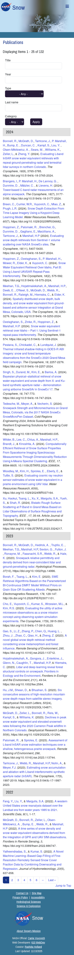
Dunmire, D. (11, 185)
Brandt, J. (9, 444)
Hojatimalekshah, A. (34, 286)
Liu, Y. (18, 801)
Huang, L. (54, 631)
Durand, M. (23, 372)
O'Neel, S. (22, 290)
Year (8, 74)
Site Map (36, 893)
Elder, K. (22, 263)
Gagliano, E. (28, 231)
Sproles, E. (38, 471)
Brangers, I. (10, 181)
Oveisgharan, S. (31, 259)
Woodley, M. (10, 471)
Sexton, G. (47, 549)
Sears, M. (37, 149)
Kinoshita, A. (27, 444)
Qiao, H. (33, 635)
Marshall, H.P (31, 236)
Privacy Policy (20, 897)
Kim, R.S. (9, 608)
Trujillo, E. (58, 545)
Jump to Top (63, 885)
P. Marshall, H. (28, 181)
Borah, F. (9, 576)
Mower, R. (9, 263)
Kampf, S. (44, 145)
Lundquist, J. (48, 345)
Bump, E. (13, 145)
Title (8, 60)
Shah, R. (15, 503)
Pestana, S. (10, 345)
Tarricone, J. (42, 141)
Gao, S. (7, 631)
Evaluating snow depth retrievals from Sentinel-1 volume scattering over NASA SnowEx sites (33, 240)
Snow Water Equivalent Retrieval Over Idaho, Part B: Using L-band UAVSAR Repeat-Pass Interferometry (34, 269)
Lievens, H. (46, 185)
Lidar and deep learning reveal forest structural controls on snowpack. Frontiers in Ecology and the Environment (33, 671)
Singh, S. (9, 372)
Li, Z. (17, 631)
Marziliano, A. (46, 231)
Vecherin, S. (45, 404)
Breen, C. (9, 204)
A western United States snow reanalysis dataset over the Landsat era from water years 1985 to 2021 (35, 805)
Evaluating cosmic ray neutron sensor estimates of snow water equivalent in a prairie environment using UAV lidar (33, 479)
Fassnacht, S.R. (33, 554)
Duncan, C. (28, 145)
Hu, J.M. (8, 690)
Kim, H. (24, 471)
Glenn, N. (9, 663)
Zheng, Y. (24, 154)
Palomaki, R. (29, 227)
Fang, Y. (8, 801)
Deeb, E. (9, 290)
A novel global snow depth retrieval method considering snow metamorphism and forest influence (35, 641)
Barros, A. (51, 372)
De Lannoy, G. (48, 181)
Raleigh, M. (25, 294)
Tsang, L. (24, 498)
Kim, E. (36, 372)
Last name (11, 102)
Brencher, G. (47, 227)
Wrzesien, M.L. (54, 604)
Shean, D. (21, 690)
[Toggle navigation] (67, 7)
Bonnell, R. (10, 141)
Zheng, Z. (48, 635)
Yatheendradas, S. (14, 851)
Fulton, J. (60, 549)
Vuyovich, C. (42, 204)
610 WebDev (38, 942)
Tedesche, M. (11, 404)
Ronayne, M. (12, 554)
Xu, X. (35, 498)
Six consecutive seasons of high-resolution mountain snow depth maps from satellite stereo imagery (34, 694)
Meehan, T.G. (11, 286)
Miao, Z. (56, 204)
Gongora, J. (37, 658)
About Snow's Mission (29, 931)
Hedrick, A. (42, 545)
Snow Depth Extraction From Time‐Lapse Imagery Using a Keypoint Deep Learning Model (33, 212)
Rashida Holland (33, 947)
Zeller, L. (8, 154)
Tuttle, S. (8, 475)
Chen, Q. (40, 631)
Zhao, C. (20, 635)
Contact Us (22, 893)
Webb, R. (53, 290)
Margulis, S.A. (50, 498)
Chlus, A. (33, 439)
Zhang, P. (28, 631)
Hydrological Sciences (29, 902)
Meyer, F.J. (9, 767)
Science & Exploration (29, 906)
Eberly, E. (53, 471)
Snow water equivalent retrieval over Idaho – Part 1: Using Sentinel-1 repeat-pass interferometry (32, 330)
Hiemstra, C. (42, 294)
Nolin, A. (56, 763)
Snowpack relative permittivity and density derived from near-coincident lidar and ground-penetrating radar (32, 562)
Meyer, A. (27, 404)
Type (8, 88)
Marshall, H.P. (57, 286)
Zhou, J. (8, 635)
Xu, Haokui (10, 498)
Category (11, 116)
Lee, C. (21, 439)
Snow (18, 7)
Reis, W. (52, 713)
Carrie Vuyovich (36, 938)
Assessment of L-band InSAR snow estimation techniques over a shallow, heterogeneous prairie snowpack (35, 744)
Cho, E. (7, 604)
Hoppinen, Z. (11, 227)
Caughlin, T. (24, 663)
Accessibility (38, 897)
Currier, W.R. (24, 204)
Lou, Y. (56, 145)
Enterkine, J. (55, 658)
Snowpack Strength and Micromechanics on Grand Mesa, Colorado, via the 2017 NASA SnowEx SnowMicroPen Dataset (35, 412)
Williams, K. (52, 149)
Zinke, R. (30, 322)
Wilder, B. (9, 439)
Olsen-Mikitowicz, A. (16, 149)
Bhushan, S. (39, 690)
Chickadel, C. (27, 345)
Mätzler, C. (27, 185)
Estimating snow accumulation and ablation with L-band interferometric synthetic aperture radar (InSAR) (34, 771)
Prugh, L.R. (10, 208)
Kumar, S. (37, 604)
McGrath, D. (26, 141)
